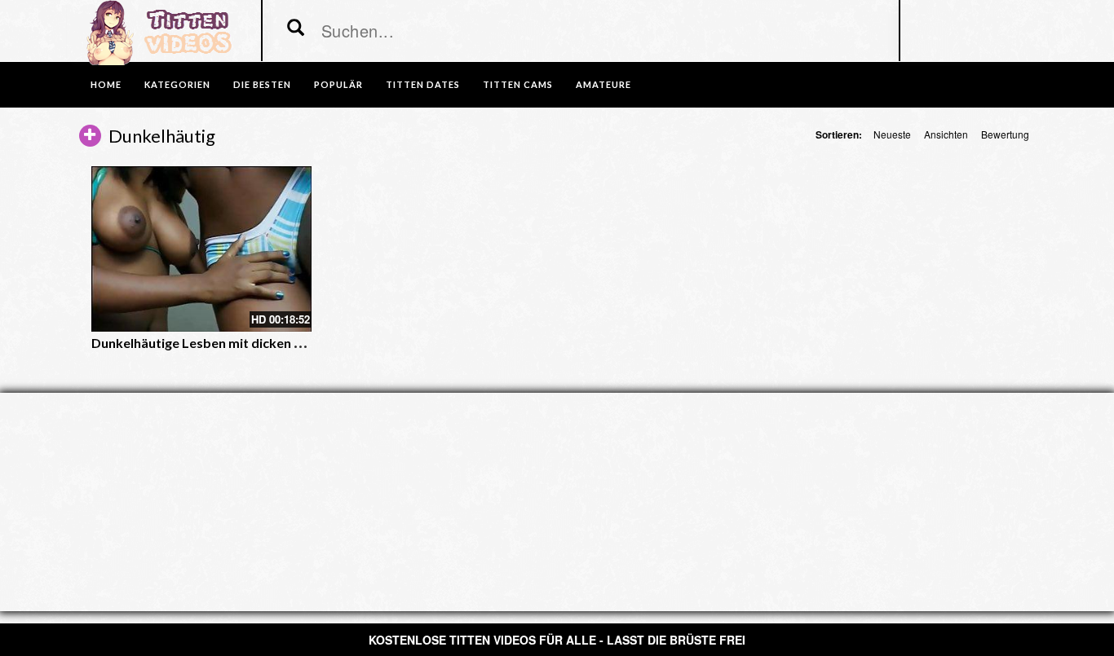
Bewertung (1005, 134)
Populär (338, 84)
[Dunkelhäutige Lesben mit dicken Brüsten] (201, 249)
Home (106, 84)
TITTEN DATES (423, 84)
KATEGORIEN (177, 84)
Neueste (892, 134)
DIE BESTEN (262, 84)
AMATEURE (603, 84)
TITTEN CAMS (518, 84)
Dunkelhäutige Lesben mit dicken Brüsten (217, 342)
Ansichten (946, 134)
